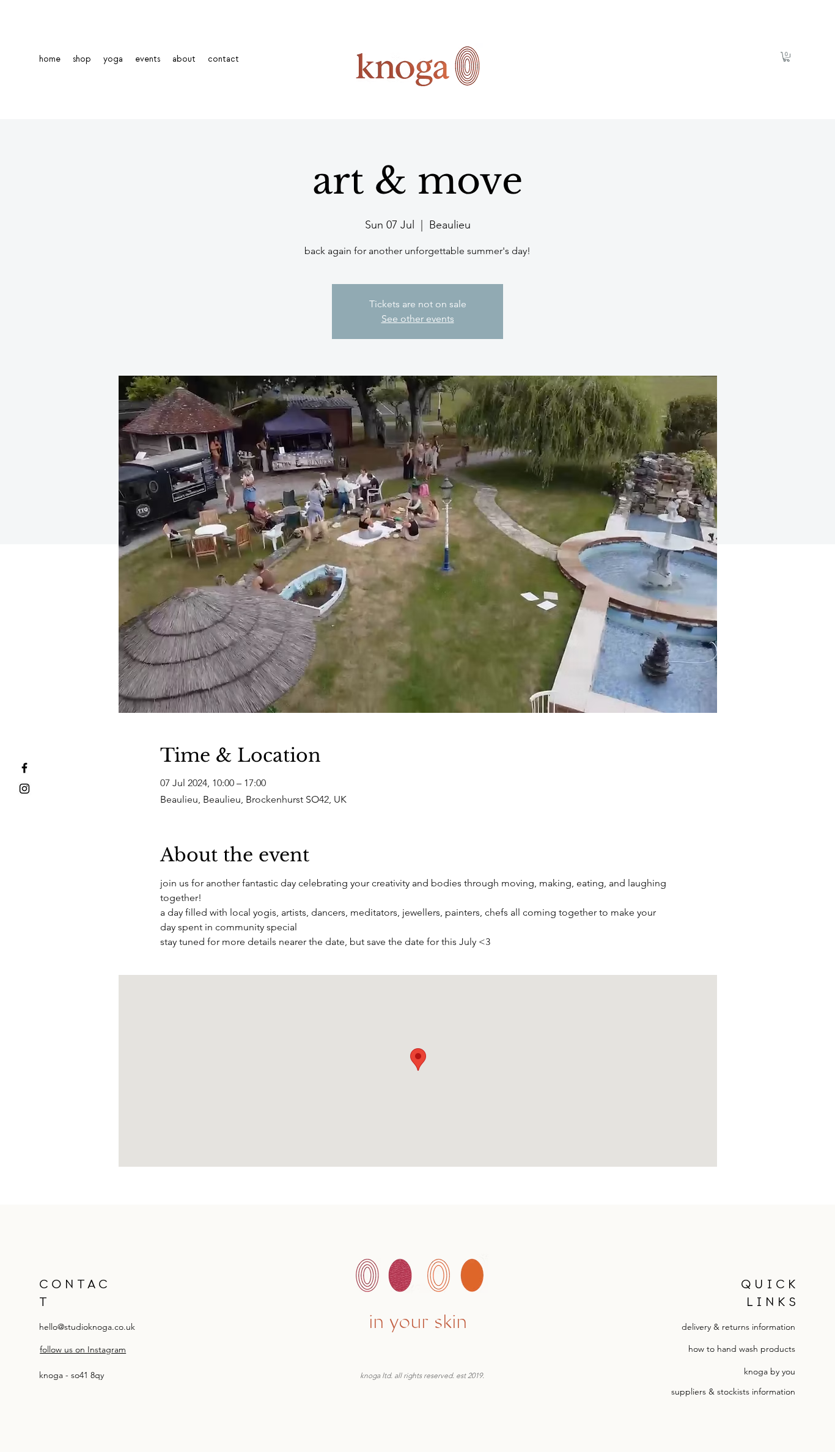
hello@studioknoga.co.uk (87, 1326)
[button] (786, 57)
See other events (417, 318)
